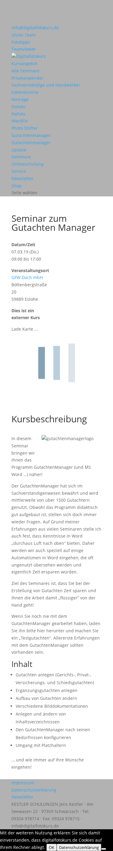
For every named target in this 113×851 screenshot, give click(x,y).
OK (51, 847)
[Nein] (103, 849)
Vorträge (20, 99)
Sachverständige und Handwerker (45, 85)
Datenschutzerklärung (33, 790)
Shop (16, 186)
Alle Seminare (25, 71)
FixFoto (18, 107)
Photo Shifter (24, 128)
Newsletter (22, 178)
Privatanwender (27, 78)
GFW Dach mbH (27, 277)
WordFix (19, 121)
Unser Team (23, 35)
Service (18, 171)
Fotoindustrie (24, 92)
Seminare (21, 157)
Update (18, 150)
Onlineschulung (27, 164)
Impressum (22, 783)
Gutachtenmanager (31, 135)
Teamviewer (23, 49)
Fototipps (20, 42)
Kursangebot (24, 63)
